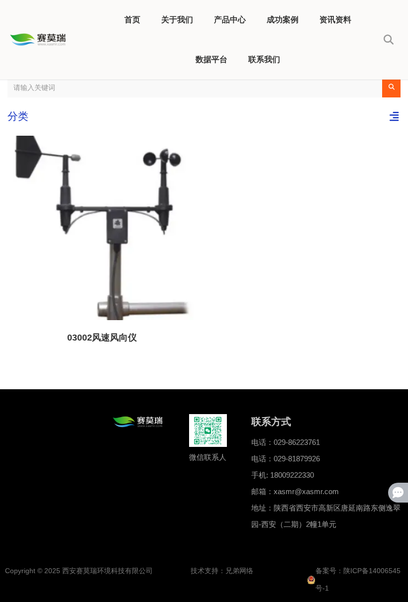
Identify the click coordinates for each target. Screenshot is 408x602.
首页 (132, 19)
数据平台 (211, 59)
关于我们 (177, 19)
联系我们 (264, 59)
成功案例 (283, 19)
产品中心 (230, 19)
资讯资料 (335, 19)
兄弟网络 (239, 571)
